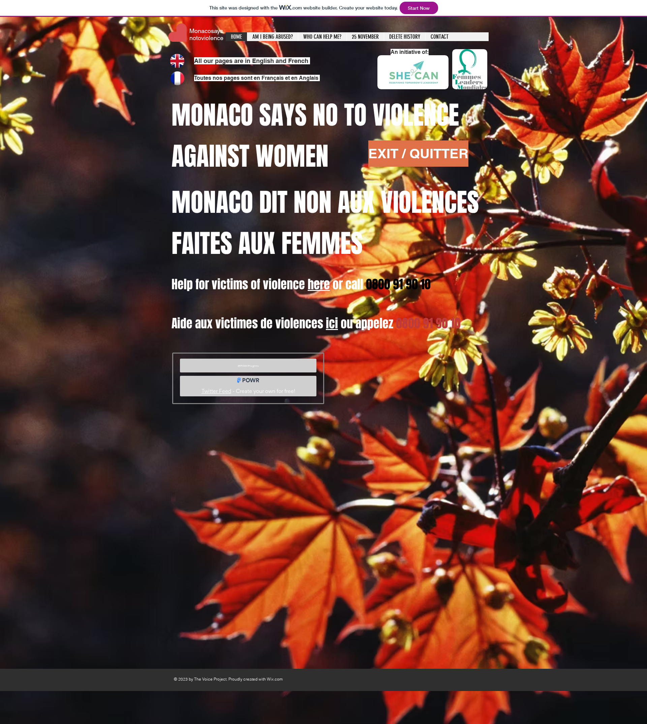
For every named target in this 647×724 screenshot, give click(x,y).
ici (332, 323)
